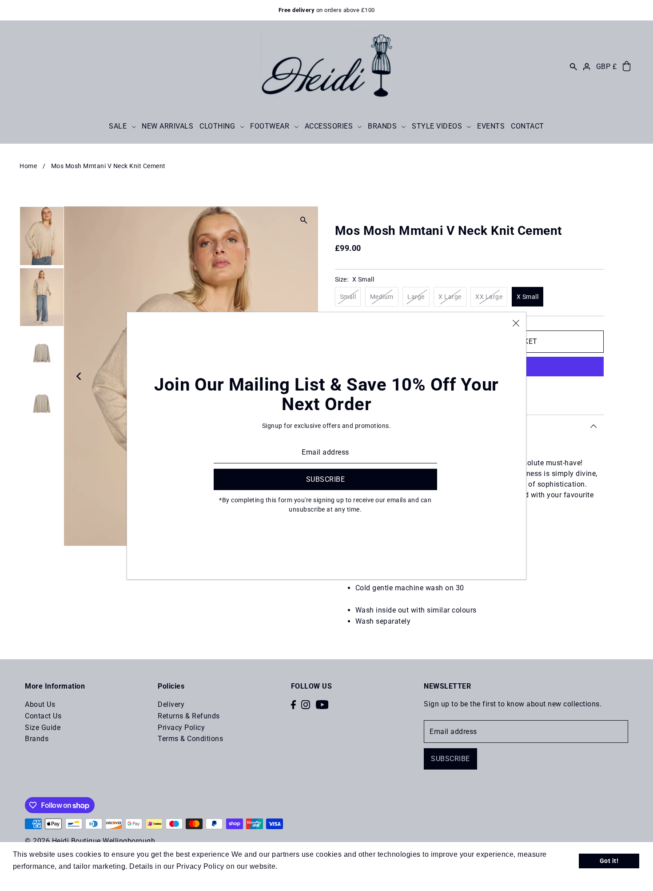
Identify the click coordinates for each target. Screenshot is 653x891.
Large (416, 296)
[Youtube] (322, 704)
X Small (528, 296)
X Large (450, 296)
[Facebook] (293, 704)
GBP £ (606, 66)
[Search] (573, 66)
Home (28, 165)
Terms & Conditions (190, 738)
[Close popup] (516, 322)
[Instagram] (305, 704)
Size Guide (42, 727)
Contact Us (43, 716)
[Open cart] (626, 66)
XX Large (488, 296)
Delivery (171, 704)
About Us (40, 704)
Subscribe (450, 758)
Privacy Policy (181, 727)
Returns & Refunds (189, 716)
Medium (382, 296)
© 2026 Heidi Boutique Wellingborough (90, 841)
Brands (36, 738)
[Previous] (79, 376)
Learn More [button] (300, 866)
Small (348, 296)
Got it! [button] (609, 861)
